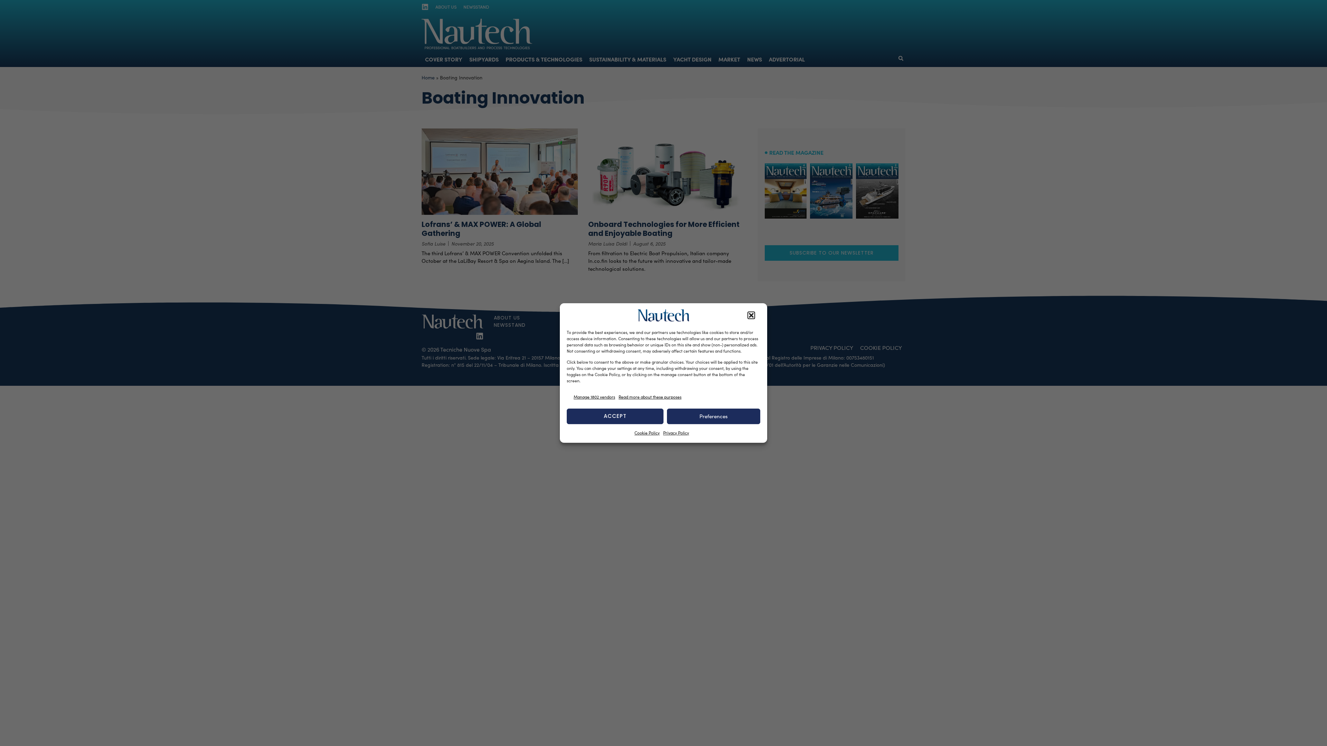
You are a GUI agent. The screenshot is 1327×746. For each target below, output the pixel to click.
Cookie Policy (647, 433)
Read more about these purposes (650, 397)
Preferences (713, 416)
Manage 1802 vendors (594, 397)
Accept (615, 416)
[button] (751, 315)
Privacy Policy (676, 433)
